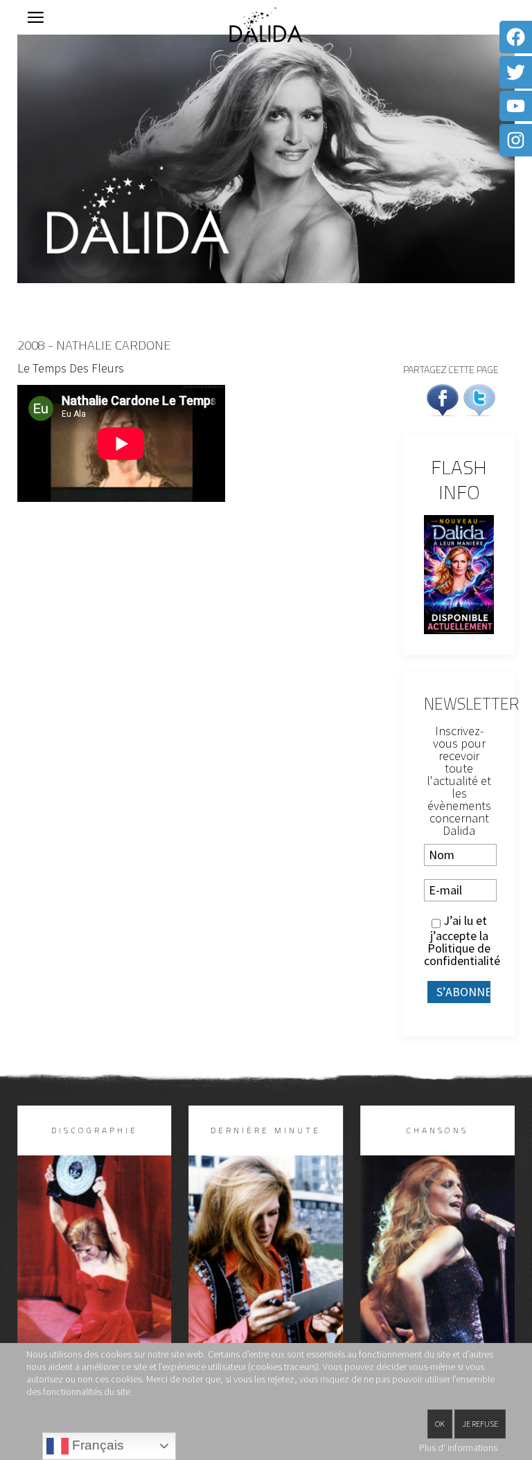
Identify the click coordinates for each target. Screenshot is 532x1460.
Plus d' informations (458, 1447)
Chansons (437, 1130)
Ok (440, 1423)
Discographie (94, 1130)
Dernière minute (266, 1130)
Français (96, 1445)
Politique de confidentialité (462, 954)
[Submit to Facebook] (442, 398)
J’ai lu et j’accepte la (459, 940)
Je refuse (480, 1423)
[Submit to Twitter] (479, 398)
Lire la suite (94, 1289)
